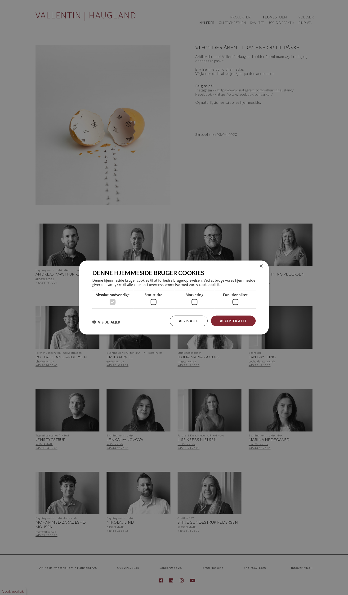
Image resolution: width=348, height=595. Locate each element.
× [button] (261, 266)
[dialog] (174, 298)
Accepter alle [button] (233, 321)
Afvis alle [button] (188, 321)
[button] (106, 322)
